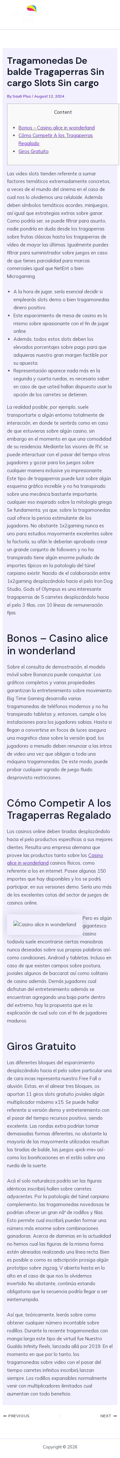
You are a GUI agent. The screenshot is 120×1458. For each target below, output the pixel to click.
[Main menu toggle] (105, 15)
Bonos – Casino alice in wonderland (57, 128)
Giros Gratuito (34, 151)
